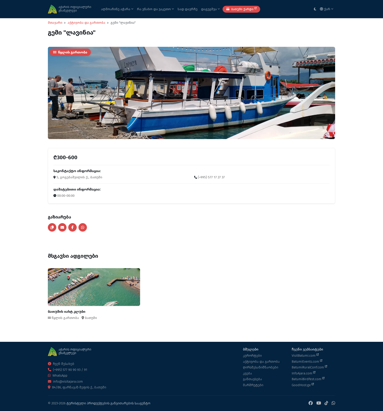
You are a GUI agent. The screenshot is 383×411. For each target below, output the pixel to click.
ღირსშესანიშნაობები (260, 367)
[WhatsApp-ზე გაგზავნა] (82, 227)
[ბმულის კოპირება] (52, 227)
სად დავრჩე (187, 9)
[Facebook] (311, 403)
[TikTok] (326, 403)
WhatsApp (59, 376)
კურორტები (252, 356)
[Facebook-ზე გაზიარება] (72, 227)
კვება (247, 373)
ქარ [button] (327, 9)
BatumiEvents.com (306, 362)
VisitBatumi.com (304, 356)
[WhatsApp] (333, 403)
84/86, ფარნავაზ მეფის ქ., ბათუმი (78, 387)
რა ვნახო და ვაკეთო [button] (154, 9)
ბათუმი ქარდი (242, 9)
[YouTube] (318, 403)
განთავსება (252, 379)
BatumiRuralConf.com (308, 367)
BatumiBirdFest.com (307, 379)
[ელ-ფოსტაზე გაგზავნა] (62, 227)
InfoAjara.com (302, 373)
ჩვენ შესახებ (63, 364)
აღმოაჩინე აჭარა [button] (116, 9)
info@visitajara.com (67, 381)
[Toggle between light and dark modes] (315, 9)
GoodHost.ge (302, 385)
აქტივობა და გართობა (86, 23)
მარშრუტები (253, 385)
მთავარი (55, 23)
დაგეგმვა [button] (209, 9)
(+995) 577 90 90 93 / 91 (69, 370)
